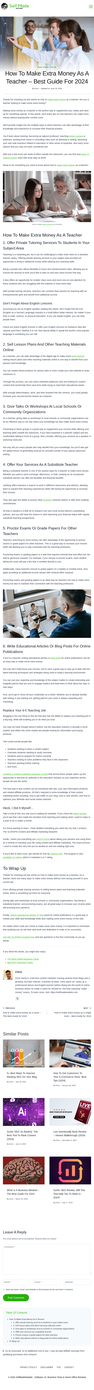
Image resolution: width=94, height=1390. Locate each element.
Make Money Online (47, 67)
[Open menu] (91, 6)
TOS (59, 1367)
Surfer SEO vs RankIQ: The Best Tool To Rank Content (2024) (22, 1135)
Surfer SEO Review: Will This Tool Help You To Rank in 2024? (69, 1194)
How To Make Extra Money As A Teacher (26, 1319)
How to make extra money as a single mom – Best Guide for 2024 (72, 1012)
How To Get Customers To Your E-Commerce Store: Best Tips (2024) (69, 1077)
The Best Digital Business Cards (23, 959)
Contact (69, 1367)
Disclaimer (47, 1367)
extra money (47, 224)
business (47, 500)
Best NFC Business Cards (20, 962)
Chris (36, 88)
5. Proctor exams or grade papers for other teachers (35, 1335)
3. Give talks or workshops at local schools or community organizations (43, 1329)
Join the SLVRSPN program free (19, 937)
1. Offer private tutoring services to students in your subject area (40, 1322)
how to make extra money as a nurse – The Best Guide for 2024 (22, 1012)
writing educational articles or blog (27, 915)
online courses (76, 136)
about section (79, 813)
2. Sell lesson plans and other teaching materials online (37, 1325)
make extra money (57, 99)
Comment (9, 1247)
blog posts (56, 658)
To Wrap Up (14, 1341)
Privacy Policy (28, 1367)
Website (69, 1282)
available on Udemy (12, 857)
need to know (42, 839)
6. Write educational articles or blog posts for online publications (40, 1338)
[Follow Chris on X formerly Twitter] (17, 998)
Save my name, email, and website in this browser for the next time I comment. (39, 1289)
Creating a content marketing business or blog (25, 774)
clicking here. (56, 854)
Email (38, 1282)
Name (7, 1282)
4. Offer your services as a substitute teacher (32, 1332)
